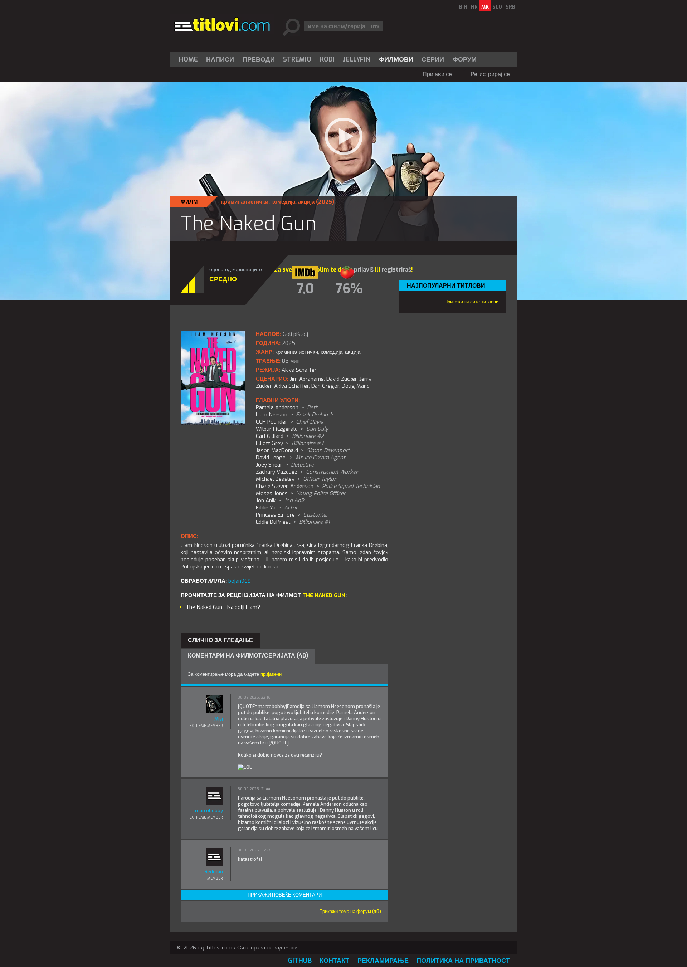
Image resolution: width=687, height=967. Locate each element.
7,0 (305, 288)
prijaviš (364, 269)
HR (474, 7)
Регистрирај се (490, 74)
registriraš (396, 269)
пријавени (271, 674)
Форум (465, 59)
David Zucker (341, 378)
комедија (283, 201)
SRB (510, 7)
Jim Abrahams (307, 378)
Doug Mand (356, 386)
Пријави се (437, 74)
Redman (214, 872)
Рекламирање (383, 960)
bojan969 (239, 581)
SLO (497, 7)
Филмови (396, 59)
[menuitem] (190, 59)
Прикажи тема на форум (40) (350, 911)
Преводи (259, 59)
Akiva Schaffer (291, 386)
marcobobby (209, 810)
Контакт (334, 960)
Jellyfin (356, 59)
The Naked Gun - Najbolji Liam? (223, 607)
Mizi (218, 719)
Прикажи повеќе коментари (285, 895)
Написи (220, 59)
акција (306, 201)
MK (485, 7)
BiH (463, 7)
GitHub (300, 960)
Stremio (297, 59)
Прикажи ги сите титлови (471, 302)
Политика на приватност (463, 960)
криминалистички (244, 201)
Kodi (327, 59)
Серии (433, 59)
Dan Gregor (325, 386)
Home (188, 59)
